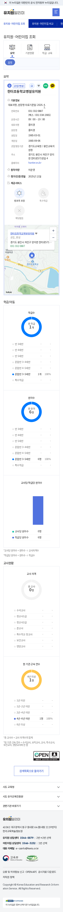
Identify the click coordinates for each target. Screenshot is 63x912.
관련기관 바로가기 (12, 806)
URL (46, 86)
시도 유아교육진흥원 (13, 796)
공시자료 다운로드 (47, 872)
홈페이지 (31, 85)
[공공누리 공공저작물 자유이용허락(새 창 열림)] (46, 759)
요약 (10, 62)
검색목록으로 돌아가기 (31, 771)
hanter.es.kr (34, 162)
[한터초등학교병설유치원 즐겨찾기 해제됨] (38, 85)
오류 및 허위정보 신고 (13, 872)
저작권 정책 (8, 877)
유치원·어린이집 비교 (43, 23)
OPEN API (31, 872)
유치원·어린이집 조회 (14, 23)
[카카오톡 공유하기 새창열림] (52, 85)
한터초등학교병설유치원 (22, 233)
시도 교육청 (8, 787)
